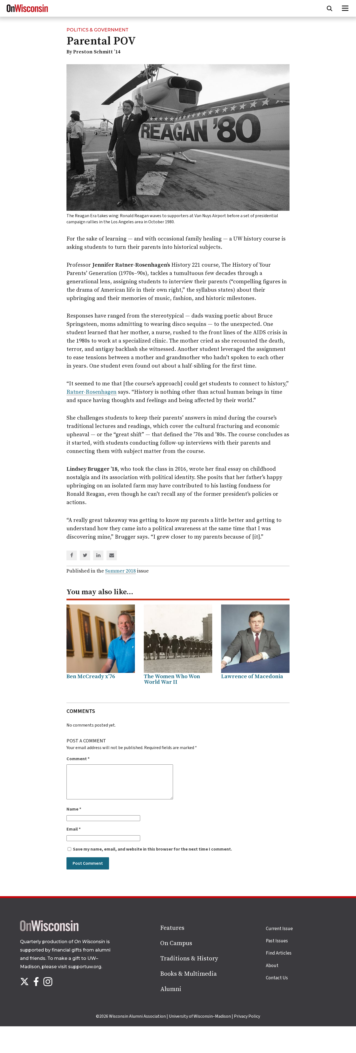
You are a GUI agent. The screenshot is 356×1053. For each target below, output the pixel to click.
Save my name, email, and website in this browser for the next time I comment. (152, 849)
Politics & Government (97, 30)
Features (172, 928)
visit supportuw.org (79, 966)
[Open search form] (329, 8)
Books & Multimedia (188, 974)
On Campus (176, 943)
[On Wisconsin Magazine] (27, 12)
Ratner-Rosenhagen (91, 392)
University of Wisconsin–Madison (200, 1016)
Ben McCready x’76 (90, 676)
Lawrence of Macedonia (252, 676)
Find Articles (278, 953)
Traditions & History (189, 958)
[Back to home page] (49, 930)
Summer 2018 (120, 571)
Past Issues (277, 941)
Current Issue (279, 928)
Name (73, 809)
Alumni (170, 989)
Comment (78, 759)
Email (73, 829)
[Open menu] (345, 8)
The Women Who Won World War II (172, 679)
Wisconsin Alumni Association (137, 1016)
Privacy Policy (247, 1016)
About (272, 965)
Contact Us (277, 978)
